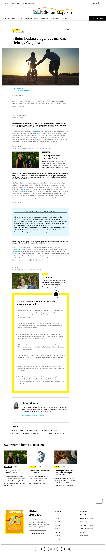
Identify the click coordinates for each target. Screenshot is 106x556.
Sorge (36, 131)
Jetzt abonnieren (98, 18)
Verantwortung (17, 251)
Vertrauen (23, 191)
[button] (66, 29)
